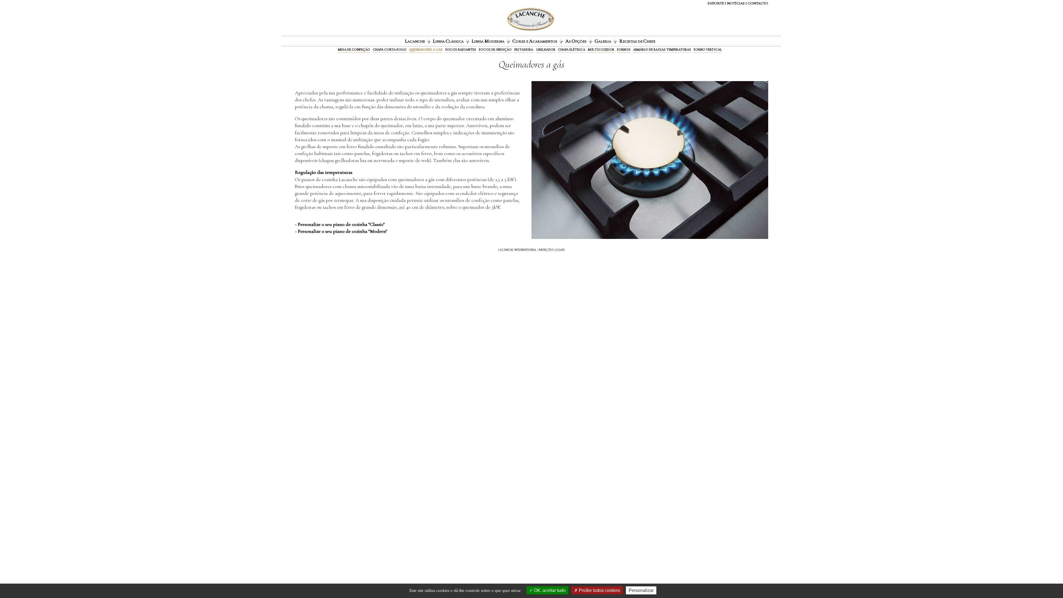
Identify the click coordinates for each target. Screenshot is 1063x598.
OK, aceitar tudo (549, 590)
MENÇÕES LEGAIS (552, 250)
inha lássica (448, 41)
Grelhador (545, 49)
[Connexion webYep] (508, 19)
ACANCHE (415, 41)
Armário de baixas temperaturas (662, 49)
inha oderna (488, 41)
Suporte (716, 3)
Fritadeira (523, 49)
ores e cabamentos (534, 41)
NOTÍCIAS (736, 3)
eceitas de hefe (637, 41)
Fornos (623, 49)
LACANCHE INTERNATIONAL (517, 250)
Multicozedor (601, 49)
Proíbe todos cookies (599, 590)
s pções (576, 41)
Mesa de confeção (354, 49)
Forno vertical (708, 49)
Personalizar (641, 590)
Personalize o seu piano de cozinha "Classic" (341, 224)
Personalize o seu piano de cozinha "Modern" (342, 231)
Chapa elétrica (571, 49)
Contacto (758, 3)
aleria (603, 41)
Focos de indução (495, 49)
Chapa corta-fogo (389, 49)
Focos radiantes (460, 49)
